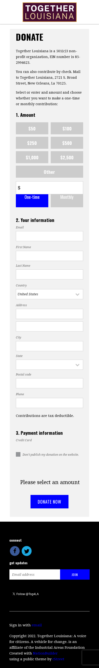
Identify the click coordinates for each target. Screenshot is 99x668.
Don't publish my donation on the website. (51, 454)
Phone (20, 394)
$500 (67, 142)
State (19, 356)
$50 (32, 128)
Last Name (23, 265)
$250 (32, 142)
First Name (23, 247)
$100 (67, 128)
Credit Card (24, 440)
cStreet (58, 659)
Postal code (23, 374)
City (18, 337)
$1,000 (32, 157)
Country (21, 285)
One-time (32, 197)
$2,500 (67, 157)
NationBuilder (45, 653)
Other (49, 171)
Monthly (67, 197)
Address (21, 305)
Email (20, 227)
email (37, 625)
